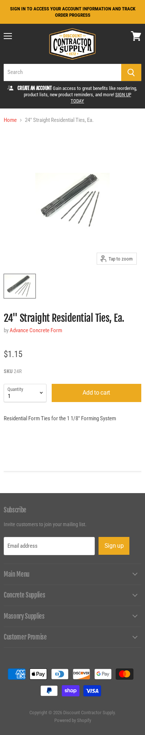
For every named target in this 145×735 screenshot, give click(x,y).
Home (10, 120)
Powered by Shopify (72, 720)
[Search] (131, 72)
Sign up (114, 545)
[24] (19, 286)
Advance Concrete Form (36, 330)
